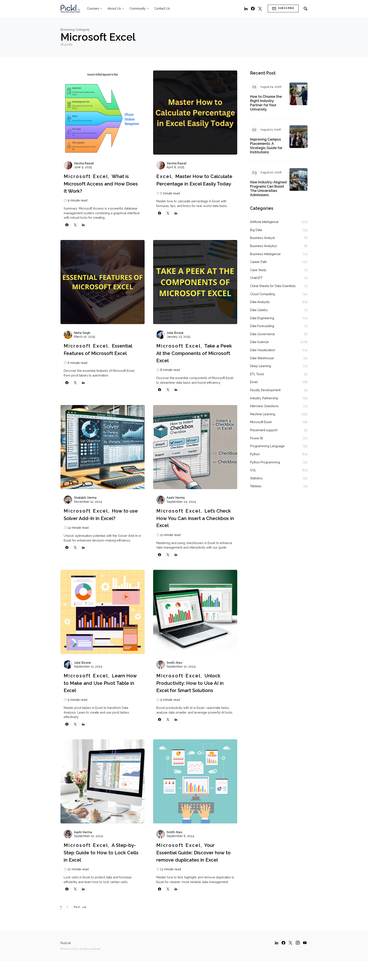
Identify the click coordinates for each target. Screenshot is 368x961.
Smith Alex (174, 662)
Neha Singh (82, 333)
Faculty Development (265, 390)
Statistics (256, 478)
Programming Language (267, 446)
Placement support (263, 430)
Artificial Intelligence (264, 222)
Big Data (256, 230)
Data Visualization (262, 350)
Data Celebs (259, 310)
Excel (164, 176)
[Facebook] (253, 8)
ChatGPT (256, 278)
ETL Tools (257, 374)
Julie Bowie (175, 333)
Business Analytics (263, 246)
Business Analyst (262, 238)
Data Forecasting (262, 326)
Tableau (255, 486)
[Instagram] (298, 943)
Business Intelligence (265, 254)
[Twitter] (260, 8)
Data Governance (262, 334)
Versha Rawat (84, 163)
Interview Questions (264, 406)
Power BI (256, 438)
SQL (253, 470)
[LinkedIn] (245, 8)
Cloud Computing (262, 294)
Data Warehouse (262, 358)
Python (255, 454)
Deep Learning (260, 366)
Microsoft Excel (86, 176)
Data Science (259, 342)
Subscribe (286, 8)
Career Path (258, 262)
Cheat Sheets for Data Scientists (273, 286)
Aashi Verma (176, 497)
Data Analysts (260, 302)
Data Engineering (262, 318)
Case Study (258, 270)
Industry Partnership (264, 398)
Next (77, 907)
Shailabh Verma (85, 497)
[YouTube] (305, 943)
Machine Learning (262, 414)
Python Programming (265, 462)
